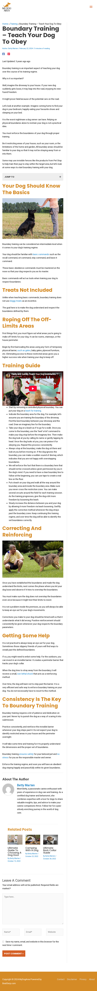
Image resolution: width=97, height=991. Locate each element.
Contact (60, 979)
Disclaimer (72, 979)
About (92, 979)
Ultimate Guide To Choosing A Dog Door (14, 851)
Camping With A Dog (31, 849)
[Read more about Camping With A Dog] (32, 839)
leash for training (33, 410)
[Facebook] (3, 53)
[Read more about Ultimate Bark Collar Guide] (50, 839)
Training (14, 24)
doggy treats (16, 301)
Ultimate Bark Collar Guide (49, 850)
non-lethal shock (25, 674)
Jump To (9, 176)
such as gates (24, 350)
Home (5, 24)
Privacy (83, 979)
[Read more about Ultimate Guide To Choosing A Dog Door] (15, 839)
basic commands (41, 254)
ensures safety (26, 754)
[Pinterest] (9, 53)
